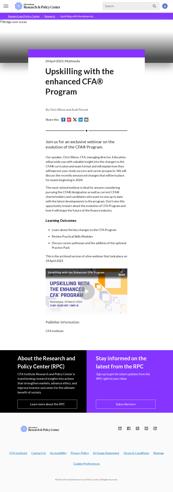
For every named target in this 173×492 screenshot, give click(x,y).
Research (49, 16)
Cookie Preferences (86, 463)
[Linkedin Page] (120, 428)
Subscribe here (126, 404)
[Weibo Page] (146, 428)
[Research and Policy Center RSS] (155, 428)
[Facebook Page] (128, 428)
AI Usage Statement (106, 453)
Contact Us (38, 453)
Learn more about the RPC (47, 404)
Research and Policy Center (24, 16)
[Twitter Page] (137, 428)
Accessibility (58, 453)
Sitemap (158, 453)
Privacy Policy (80, 453)
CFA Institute (18, 453)
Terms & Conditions (136, 453)
